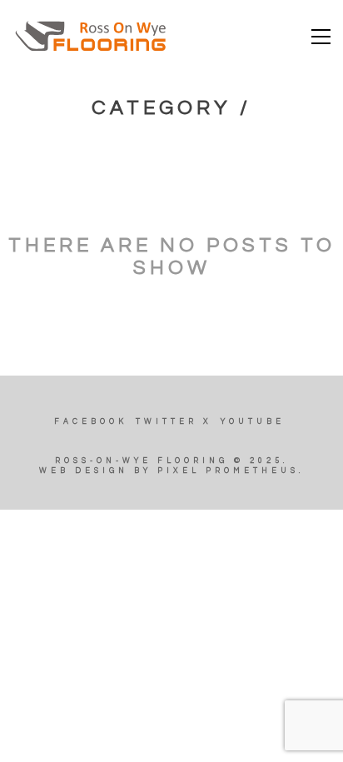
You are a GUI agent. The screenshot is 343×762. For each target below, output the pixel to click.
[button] (321, 36)
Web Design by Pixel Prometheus (169, 471)
